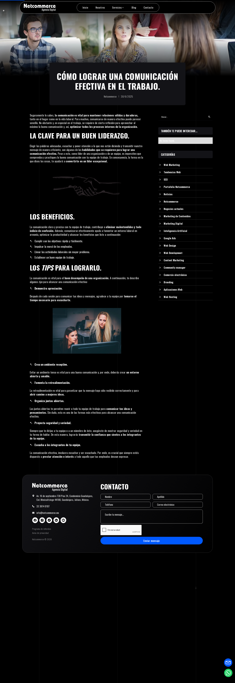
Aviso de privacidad (40, 532)
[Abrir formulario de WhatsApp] (228, 673)
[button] (118, 7)
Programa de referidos (41, 528)
